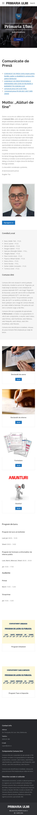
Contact (18, 39)
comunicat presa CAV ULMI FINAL (15, 89)
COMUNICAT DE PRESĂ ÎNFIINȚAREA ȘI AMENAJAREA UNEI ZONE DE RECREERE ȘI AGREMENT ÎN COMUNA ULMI (18, 83)
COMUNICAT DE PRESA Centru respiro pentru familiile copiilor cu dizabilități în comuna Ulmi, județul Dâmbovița (19, 76)
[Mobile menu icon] (3, 3)
